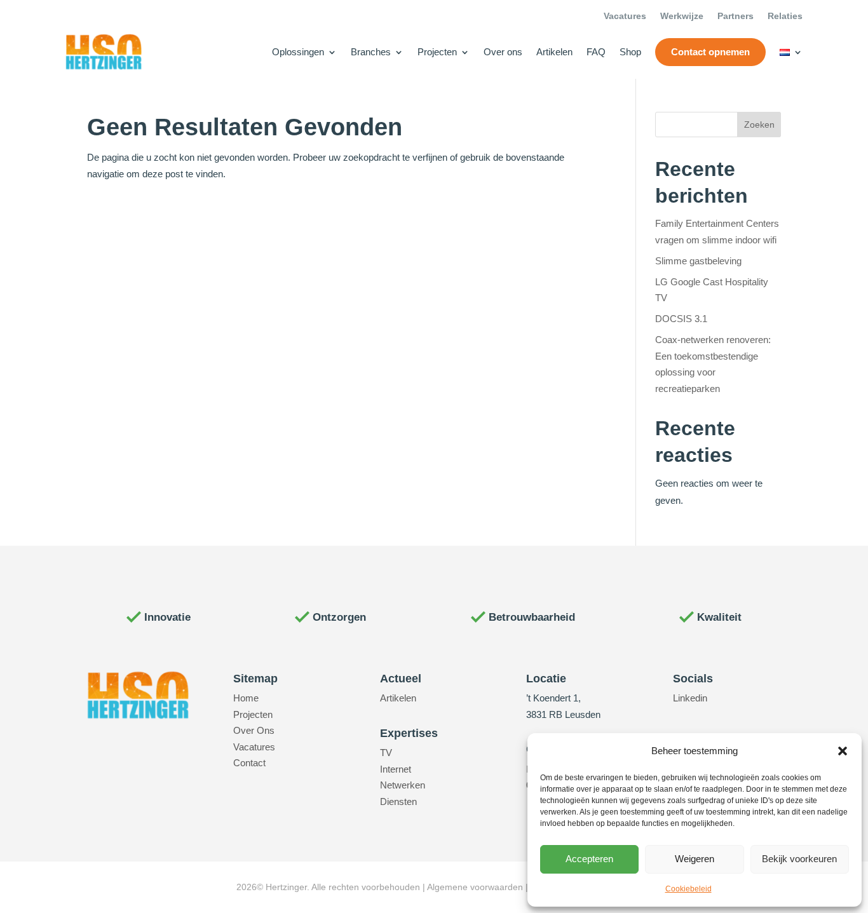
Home (246, 698)
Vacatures (625, 16)
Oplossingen (298, 51)
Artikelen (554, 51)
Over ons (503, 51)
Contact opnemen (710, 51)
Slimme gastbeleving (698, 260)
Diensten (398, 801)
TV (386, 752)
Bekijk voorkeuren (799, 858)
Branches (371, 51)
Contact (249, 762)
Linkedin (690, 698)
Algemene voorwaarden (475, 887)
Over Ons (254, 730)
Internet (395, 769)
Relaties (785, 16)
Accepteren (589, 858)
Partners (735, 16)
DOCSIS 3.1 (681, 318)
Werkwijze (681, 16)
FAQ (596, 51)
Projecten (437, 51)
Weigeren (694, 858)
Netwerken (402, 785)
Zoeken (759, 124)
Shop (630, 51)
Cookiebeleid (688, 888)
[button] (842, 751)
